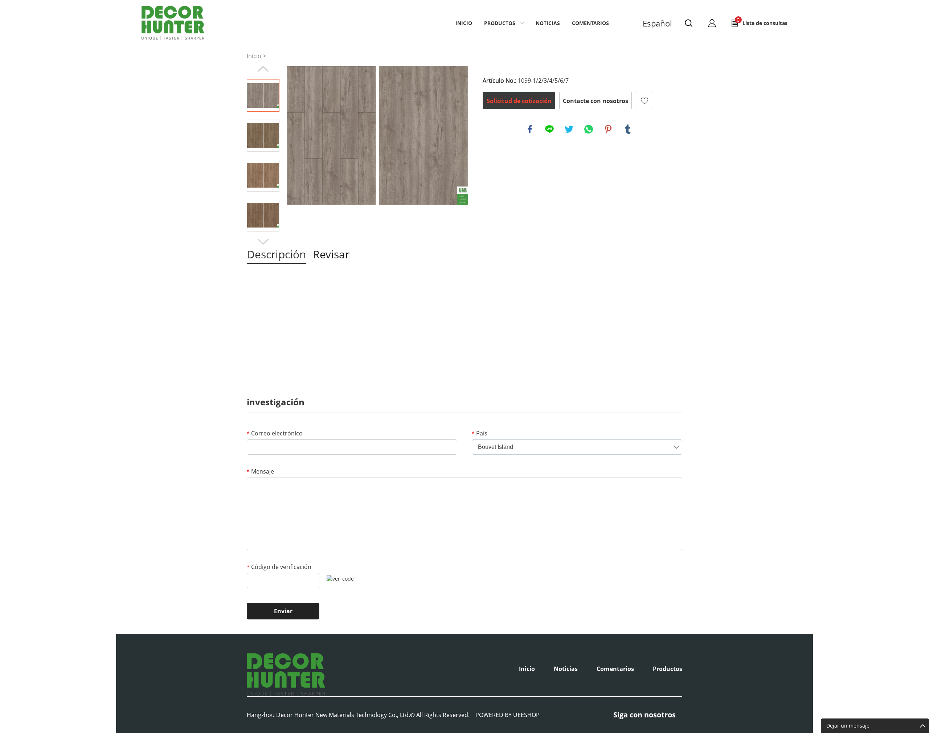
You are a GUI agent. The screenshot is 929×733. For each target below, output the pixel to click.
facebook (529, 129)
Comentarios (590, 23)
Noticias (548, 23)
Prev (263, 69)
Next (263, 242)
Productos (499, 23)
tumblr (627, 129)
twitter (569, 129)
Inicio (463, 23)
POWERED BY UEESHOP (507, 715)
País (479, 433)
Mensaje (260, 471)
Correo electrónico (275, 433)
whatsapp (588, 129)
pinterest (608, 129)
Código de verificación (279, 567)
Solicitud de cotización (519, 101)
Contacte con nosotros (595, 101)
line (549, 129)
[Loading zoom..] (377, 135)
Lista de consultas (762, 21)
